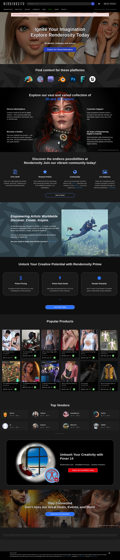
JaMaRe (103, 425)
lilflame (45, 353)
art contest (78, 188)
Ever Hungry (84, 383)
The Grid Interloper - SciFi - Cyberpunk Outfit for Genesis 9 (38, 352)
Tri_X (25, 385)
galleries (76, 185)
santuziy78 (7, 353)
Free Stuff (18, 9)
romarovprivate (105, 385)
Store (18, 415)
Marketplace (8, 9)
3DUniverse (104, 353)
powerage (7, 385)
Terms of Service (66, 556)
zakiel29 (26, 353)
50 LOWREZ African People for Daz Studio (14, 383)
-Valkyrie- (43, 413)
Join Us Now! (60, 195)
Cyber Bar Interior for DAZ (49, 383)
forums (74, 183)
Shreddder (46, 385)
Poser (57, 9)
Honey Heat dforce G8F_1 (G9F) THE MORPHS (75, 352)
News (44, 9)
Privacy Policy (93, 556)
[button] (59, 299)
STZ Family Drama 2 (8, 352)
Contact (64, 9)
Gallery (27, 9)
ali (10, 425)
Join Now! (52, 241)
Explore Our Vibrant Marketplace (60, 49)
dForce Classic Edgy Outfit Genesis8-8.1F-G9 (54, 352)
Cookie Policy (81, 556)
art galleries (111, 188)
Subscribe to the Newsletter (60, 514)
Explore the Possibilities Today (83, 470)
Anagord (43, 425)
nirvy (64, 353)
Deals (50, 9)
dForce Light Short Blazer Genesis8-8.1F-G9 (74, 383)
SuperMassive (74, 413)
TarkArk (103, 413)
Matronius (73, 425)
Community (36, 9)
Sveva (84, 353)
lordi (117, 255)
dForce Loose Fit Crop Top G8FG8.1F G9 (92, 352)
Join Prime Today (60, 307)
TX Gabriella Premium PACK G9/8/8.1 (33, 383)
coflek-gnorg (85, 385)
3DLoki (12, 413)
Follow (12, 415)
